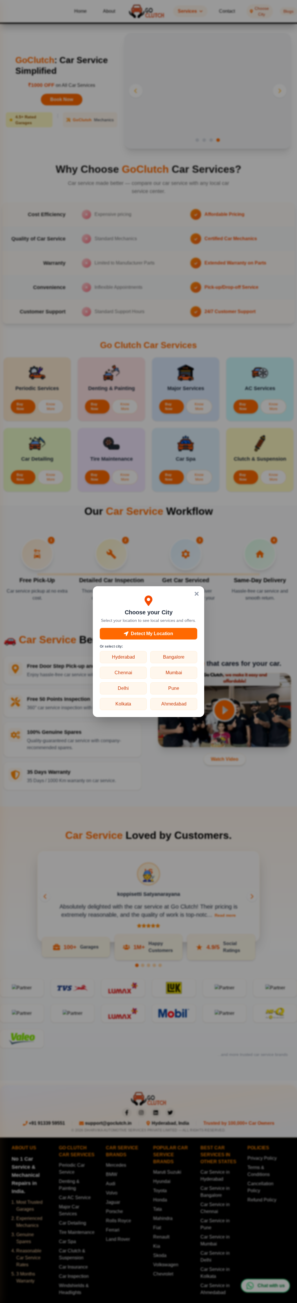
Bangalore (173, 657)
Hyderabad (123, 657)
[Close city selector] (197, 594)
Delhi (123, 688)
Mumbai (174, 672)
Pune (173, 688)
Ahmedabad (173, 703)
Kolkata (123, 703)
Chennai (123, 672)
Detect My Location (152, 633)
